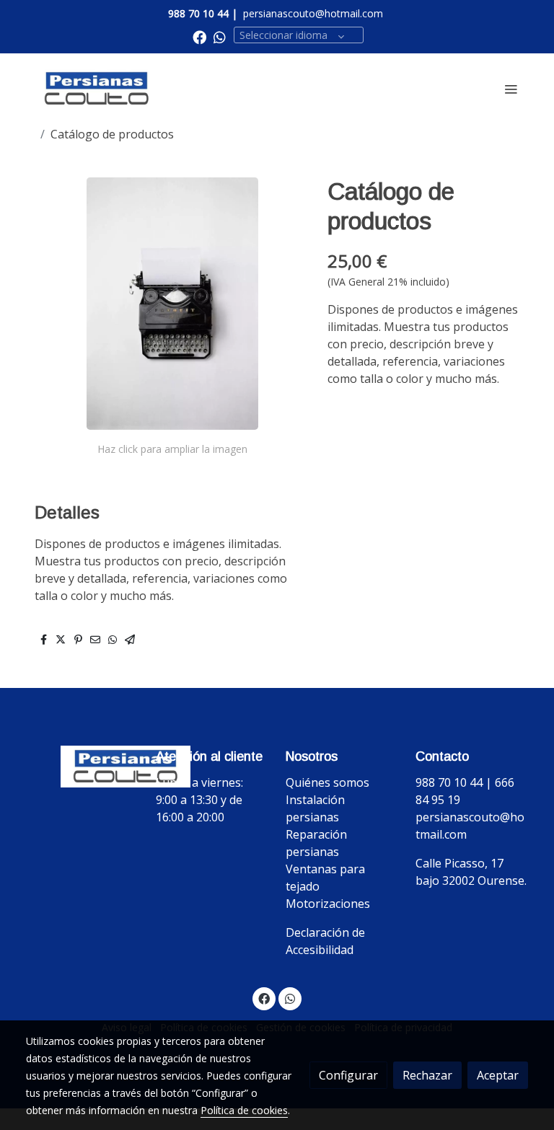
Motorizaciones (328, 903)
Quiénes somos (327, 782)
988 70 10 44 (198, 13)
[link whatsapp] (220, 36)
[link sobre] (82, 766)
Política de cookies (244, 1110)
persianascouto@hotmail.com (313, 13)
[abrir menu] (510, 88)
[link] (97, 89)
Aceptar (498, 1075)
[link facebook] (199, 36)
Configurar (348, 1075)
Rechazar (427, 1075)
